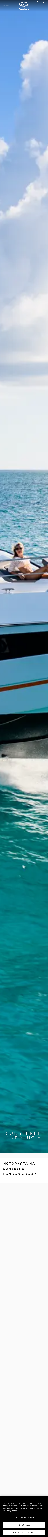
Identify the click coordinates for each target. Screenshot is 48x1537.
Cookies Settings (24, 1517)
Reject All (24, 1525)
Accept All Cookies (24, 1532)
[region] (24, 1516)
